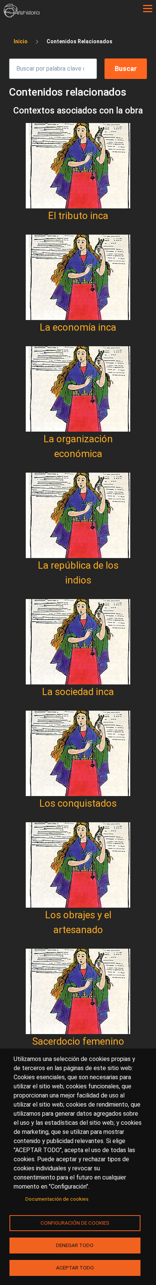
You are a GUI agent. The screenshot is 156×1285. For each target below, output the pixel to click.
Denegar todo (75, 1245)
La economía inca (78, 327)
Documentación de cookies (57, 1199)
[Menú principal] (147, 9)
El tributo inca (78, 215)
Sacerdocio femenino (78, 1041)
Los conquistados (78, 803)
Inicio (21, 41)
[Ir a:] (78, 165)
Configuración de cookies (75, 1223)
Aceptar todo (75, 1268)
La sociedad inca (78, 691)
